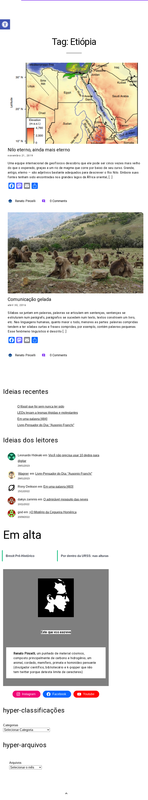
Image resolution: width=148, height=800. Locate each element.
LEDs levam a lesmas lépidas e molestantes (47, 412)
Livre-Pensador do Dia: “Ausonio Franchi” (45, 425)
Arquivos (15, 762)
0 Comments (54, 201)
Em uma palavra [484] (32, 419)
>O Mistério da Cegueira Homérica (53, 512)
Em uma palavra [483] (58, 486)
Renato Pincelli (25, 201)
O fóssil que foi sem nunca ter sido (40, 406)
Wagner (23, 473)
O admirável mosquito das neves (65, 499)
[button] (5, 24)
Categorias (10, 725)
